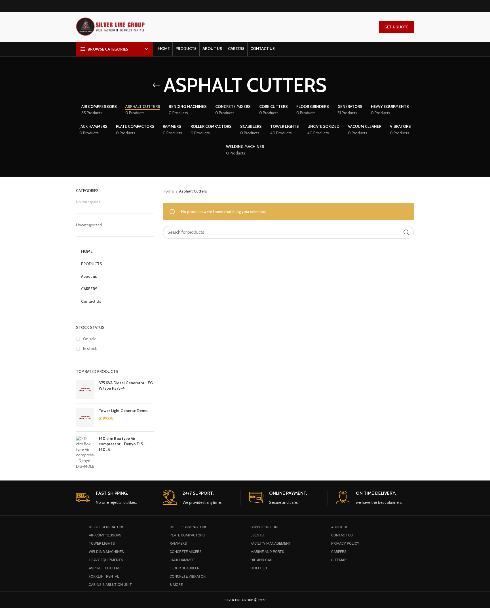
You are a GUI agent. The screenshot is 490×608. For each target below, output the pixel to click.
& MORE (176, 584)
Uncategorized (89, 224)
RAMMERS (178, 543)
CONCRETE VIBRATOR (188, 576)
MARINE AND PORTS (267, 552)
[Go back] (156, 85)
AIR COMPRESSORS (105, 535)
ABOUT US (339, 527)
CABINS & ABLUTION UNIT (110, 584)
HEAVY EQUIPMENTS (106, 560)
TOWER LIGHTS (102, 543)
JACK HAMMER (182, 560)
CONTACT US (342, 535)
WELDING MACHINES (106, 552)
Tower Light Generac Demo (123, 410)
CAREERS (339, 552)
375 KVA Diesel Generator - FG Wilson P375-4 (126, 385)
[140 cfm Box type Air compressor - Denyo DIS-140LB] (85, 452)
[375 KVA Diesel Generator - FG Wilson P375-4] (85, 389)
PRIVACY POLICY (345, 543)
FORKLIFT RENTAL (104, 576)
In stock (89, 348)
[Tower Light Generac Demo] (85, 417)
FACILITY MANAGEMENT (270, 543)
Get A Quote (396, 27)
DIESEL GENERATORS (106, 527)
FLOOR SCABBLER (184, 568)
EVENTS (257, 535)
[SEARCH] (406, 232)
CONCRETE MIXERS (186, 552)
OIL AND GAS (261, 560)
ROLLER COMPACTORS (188, 527)
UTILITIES (258, 568)
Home (169, 191)
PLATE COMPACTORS (187, 535)
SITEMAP (339, 560)
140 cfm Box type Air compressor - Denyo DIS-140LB (122, 444)
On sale (89, 338)
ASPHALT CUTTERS (105, 568)
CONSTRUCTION (264, 527)
